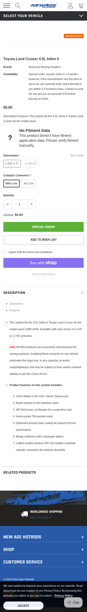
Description (16, 303)
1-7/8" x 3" (31, 163)
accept (23, 606)
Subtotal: (8, 215)
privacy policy (63, 595)
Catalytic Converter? (17, 175)
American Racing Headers (45, 67)
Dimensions (11, 155)
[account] (70, 5)
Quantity (8, 195)
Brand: (7, 67)
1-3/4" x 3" (12, 163)
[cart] (81, 5)
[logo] (43, 5)
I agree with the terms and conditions (29, 252)
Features (15, 310)
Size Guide (77, 155)
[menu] (6, 5)
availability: (10, 74)
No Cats (29, 183)
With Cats (11, 183)
